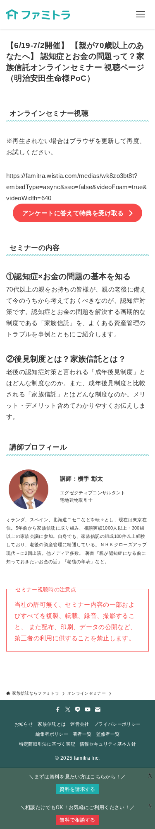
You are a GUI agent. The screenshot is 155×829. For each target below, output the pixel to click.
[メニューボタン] (140, 14)
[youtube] (87, 709)
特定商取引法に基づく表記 (47, 743)
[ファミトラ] (37, 14)
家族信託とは (52, 724)
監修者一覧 (108, 734)
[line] (77, 709)
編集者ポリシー (52, 734)
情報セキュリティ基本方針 (108, 743)
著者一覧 (82, 734)
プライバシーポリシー (117, 724)
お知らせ (23, 724)
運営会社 (79, 724)
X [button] (150, 806)
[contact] (97, 709)
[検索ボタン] (111, 14)
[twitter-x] (68, 709)
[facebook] (58, 709)
